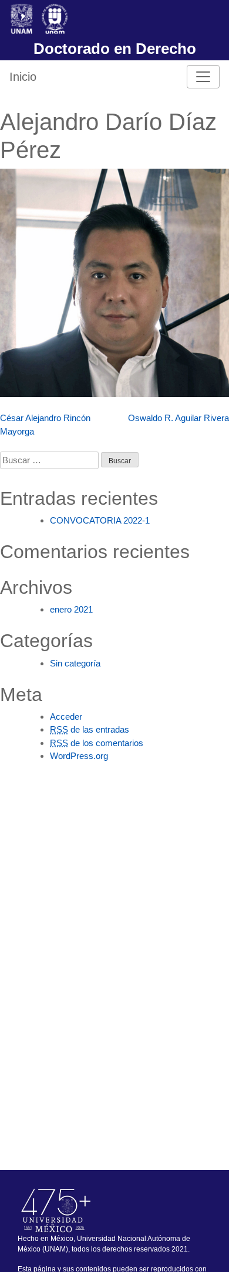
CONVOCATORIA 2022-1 (100, 520)
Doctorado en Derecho (114, 48)
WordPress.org (79, 756)
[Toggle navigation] (203, 76)
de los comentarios (96, 743)
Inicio (22, 76)
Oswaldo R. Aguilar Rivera (178, 418)
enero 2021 (71, 609)
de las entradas (89, 729)
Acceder (66, 717)
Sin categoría (75, 663)
